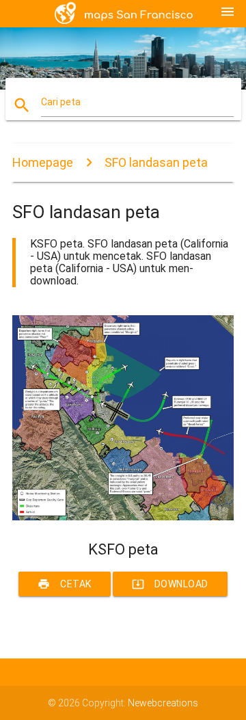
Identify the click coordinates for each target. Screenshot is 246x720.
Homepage (42, 162)
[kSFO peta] (123, 516)
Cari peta (61, 101)
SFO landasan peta (156, 162)
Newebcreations (163, 702)
